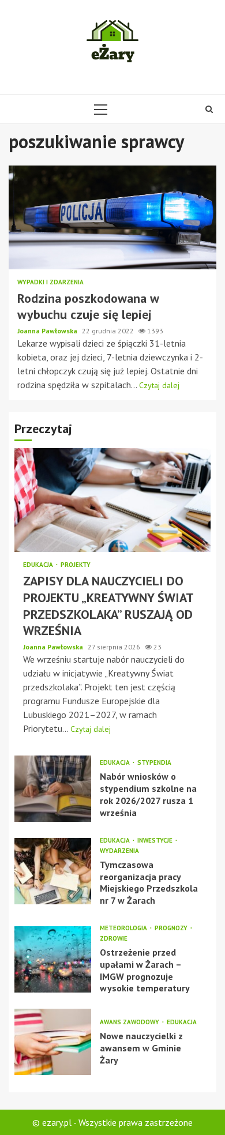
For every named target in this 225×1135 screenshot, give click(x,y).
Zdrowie (113, 938)
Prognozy (172, 928)
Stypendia (154, 763)
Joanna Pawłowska (48, 330)
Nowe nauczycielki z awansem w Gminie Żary (52, 1042)
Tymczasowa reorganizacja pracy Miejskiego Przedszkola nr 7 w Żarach (52, 871)
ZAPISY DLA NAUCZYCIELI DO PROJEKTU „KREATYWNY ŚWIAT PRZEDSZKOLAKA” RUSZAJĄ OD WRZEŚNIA (112, 500)
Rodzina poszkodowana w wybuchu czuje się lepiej (112, 217)
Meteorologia (124, 928)
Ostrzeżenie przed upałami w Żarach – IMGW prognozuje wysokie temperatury (52, 959)
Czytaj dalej (159, 385)
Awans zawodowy (130, 1022)
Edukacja (39, 565)
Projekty (76, 565)
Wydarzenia (119, 851)
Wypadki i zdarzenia (50, 282)
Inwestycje (155, 840)
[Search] (209, 109)
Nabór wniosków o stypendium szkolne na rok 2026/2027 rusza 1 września (52, 789)
